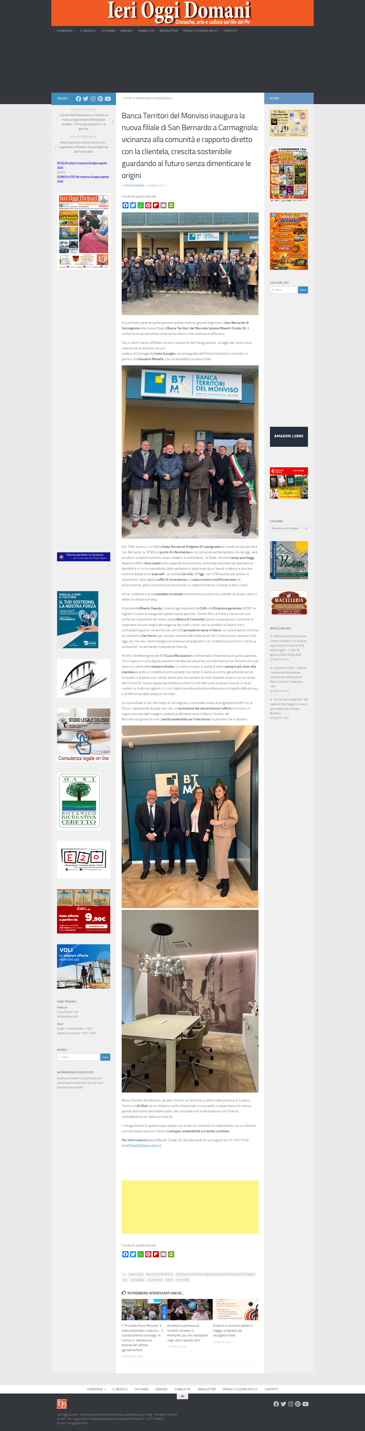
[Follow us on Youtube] (107, 99)
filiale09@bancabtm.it (145, 1145)
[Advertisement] (182, 64)
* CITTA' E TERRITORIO (136, 98)
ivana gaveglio (137, 1279)
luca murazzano (155, 1279)
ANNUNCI (127, 31)
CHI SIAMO (108, 31)
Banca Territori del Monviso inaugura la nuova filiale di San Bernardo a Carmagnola (215, 1274)
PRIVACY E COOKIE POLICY (200, 31)
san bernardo (182, 1279)
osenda (169, 1279)
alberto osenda (136, 1274)
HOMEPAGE (64, 31)
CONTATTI (230, 31)
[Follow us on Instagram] (93, 99)
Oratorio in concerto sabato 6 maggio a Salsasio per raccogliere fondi (232, 1330)
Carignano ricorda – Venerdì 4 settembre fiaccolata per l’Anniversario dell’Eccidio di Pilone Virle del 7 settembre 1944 (288, 677)
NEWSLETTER (169, 31)
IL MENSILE (88, 31)
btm (125, 1279)
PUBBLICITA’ (146, 31)
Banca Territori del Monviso (160, 1274)
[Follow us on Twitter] (86, 99)
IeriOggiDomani (134, 185)
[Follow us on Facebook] (78, 99)
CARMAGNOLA (162, 98)
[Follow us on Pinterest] (100, 99)
